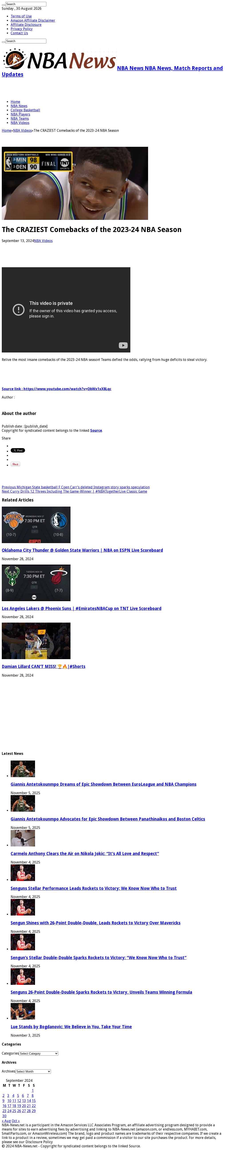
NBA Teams (20, 118)
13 (24, 1101)
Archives (8, 1071)
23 (4, 1111)
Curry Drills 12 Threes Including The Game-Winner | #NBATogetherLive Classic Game (74, 491)
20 (24, 1106)
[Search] (3, 5)
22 (34, 1106)
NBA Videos (20, 123)
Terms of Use (21, 16)
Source (96, 430)
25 (14, 1111)
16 (4, 1106)
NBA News (19, 106)
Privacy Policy (22, 29)
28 (29, 1111)
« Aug (6, 1121)
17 (9, 1106)
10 (9, 1101)
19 (19, 1106)
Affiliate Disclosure (26, 25)
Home (15, 102)
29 (34, 1111)
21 (29, 1106)
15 (34, 1101)
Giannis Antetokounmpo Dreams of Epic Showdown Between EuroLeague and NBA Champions (103, 784)
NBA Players (20, 114)
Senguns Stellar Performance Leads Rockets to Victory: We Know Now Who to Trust (94, 888)
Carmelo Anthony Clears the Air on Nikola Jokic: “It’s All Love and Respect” (85, 853)
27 (24, 1111)
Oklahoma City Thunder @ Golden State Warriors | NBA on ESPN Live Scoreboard (82, 550)
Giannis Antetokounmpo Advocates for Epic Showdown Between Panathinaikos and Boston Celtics (108, 819)
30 (4, 1116)
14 (29, 1101)
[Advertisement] (54, 88)
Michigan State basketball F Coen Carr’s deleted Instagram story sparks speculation (76, 487)
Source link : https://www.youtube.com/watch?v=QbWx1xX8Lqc (56, 389)
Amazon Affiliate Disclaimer (33, 20)
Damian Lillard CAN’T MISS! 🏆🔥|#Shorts (43, 666)
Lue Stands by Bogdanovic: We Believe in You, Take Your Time (71, 1026)
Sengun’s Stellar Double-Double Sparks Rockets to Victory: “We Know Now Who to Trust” (98, 957)
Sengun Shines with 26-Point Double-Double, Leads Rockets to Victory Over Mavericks (95, 923)
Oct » (16, 1121)
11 (14, 1101)
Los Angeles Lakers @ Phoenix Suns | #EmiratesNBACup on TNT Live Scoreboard (81, 608)
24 (9, 1111)
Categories (10, 1053)
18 (14, 1106)
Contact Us (19, 33)
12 (19, 1101)
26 (19, 1111)
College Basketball (25, 110)
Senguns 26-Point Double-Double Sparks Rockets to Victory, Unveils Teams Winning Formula (101, 992)
